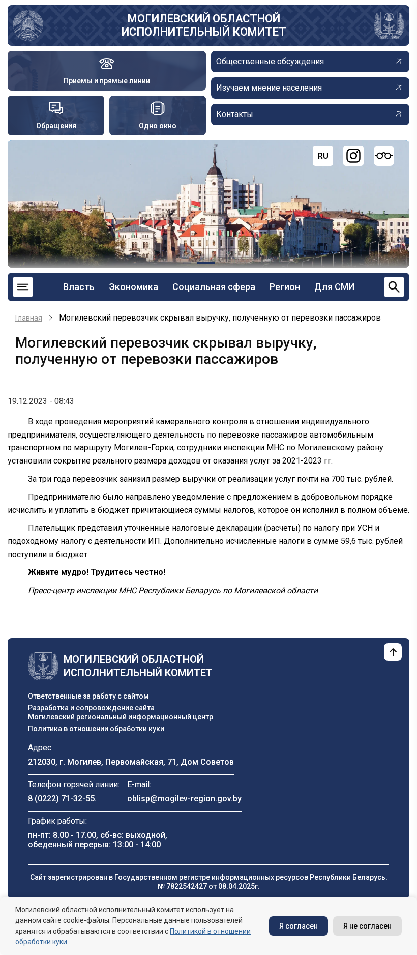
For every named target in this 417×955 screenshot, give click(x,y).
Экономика (133, 286)
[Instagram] (353, 156)
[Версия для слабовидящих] (384, 156)
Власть (79, 286)
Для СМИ (334, 286)
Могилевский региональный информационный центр (120, 717)
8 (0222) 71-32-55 (61, 798)
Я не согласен (367, 926)
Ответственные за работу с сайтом (88, 696)
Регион (285, 286)
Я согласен (298, 926)
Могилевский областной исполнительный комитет (204, 25)
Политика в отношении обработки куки (96, 729)
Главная (28, 318)
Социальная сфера (213, 286)
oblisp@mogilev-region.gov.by (184, 798)
